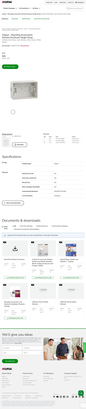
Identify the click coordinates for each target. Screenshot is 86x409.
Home (3, 29)
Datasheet (15, 19)
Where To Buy (10, 67)
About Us (4, 376)
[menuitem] (10, 8)
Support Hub (67, 380)
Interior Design (26, 376)
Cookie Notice (18, 395)
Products (8, 29)
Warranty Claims (38, 395)
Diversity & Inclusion (6, 384)
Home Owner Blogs (27, 382)
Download (20, 145)
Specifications (26, 19)
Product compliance (6, 395)
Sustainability (5, 378)
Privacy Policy (18, 343)
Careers (3, 387)
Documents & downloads (41, 19)
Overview (5, 19)
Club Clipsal (46, 376)
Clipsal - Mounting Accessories (32, 29)
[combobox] (32, 353)
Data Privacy (28, 395)
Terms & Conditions (16, 398)
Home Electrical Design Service (30, 380)
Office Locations (5, 380)
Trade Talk (46, 380)
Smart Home (25, 378)
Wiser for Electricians (48, 378)
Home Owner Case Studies (29, 384)
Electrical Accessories (17, 29)
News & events (5, 382)
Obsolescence (5, 398)
